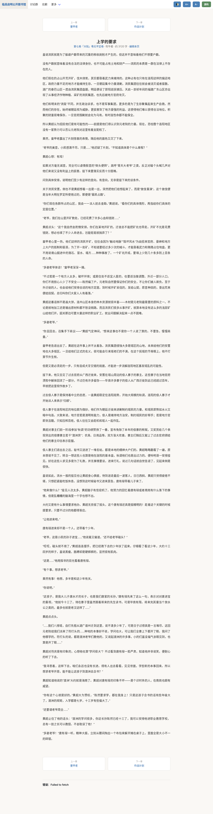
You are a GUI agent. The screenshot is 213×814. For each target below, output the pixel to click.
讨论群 (34, 4)
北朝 (44, 4)
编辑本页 (134, 46)
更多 (54, 4)
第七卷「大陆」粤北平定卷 (89, 46)
